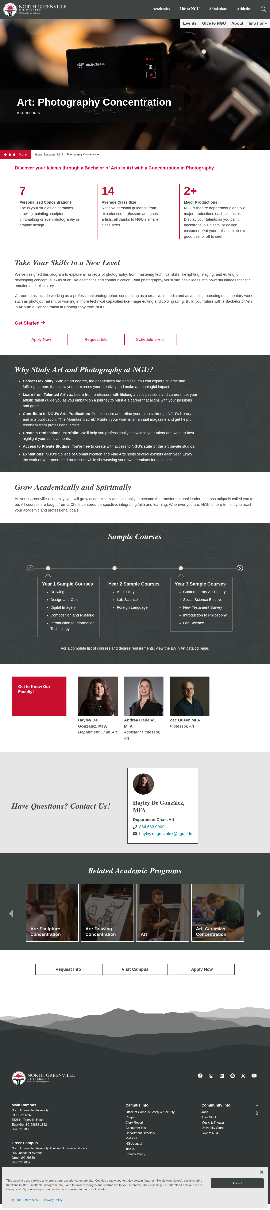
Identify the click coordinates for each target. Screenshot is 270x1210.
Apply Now (41, 339)
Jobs (204, 1111)
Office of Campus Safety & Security (150, 1111)
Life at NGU (190, 8)
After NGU (208, 1117)
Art (58, 154)
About (237, 23)
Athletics (244, 8)
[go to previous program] (11, 913)
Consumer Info (136, 1127)
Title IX (130, 1148)
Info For (256, 23)
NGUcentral (134, 1143)
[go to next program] (258, 913)
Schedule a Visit (150, 339)
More (22, 154)
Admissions (218, 8)
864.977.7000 (21, 1129)
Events (190, 23)
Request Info (96, 339)
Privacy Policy (53, 1200)
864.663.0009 (152, 827)
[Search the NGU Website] (263, 9)
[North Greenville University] (34, 9)
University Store (212, 1127)
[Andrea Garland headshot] (144, 696)
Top (255, 1110)
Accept (237, 1183)
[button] (261, 1172)
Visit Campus (135, 969)
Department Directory (140, 1133)
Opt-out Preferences (24, 1200)
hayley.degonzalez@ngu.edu (165, 833)
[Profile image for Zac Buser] (189, 696)
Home (38, 154)
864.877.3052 (21, 1162)
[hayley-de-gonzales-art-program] (98, 696)
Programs (49, 154)
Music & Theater (212, 1122)
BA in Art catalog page (189, 648)
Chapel (130, 1117)
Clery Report (134, 1122)
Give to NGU (214, 23)
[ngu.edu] (163, 805)
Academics (161, 8)
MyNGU (131, 1138)
